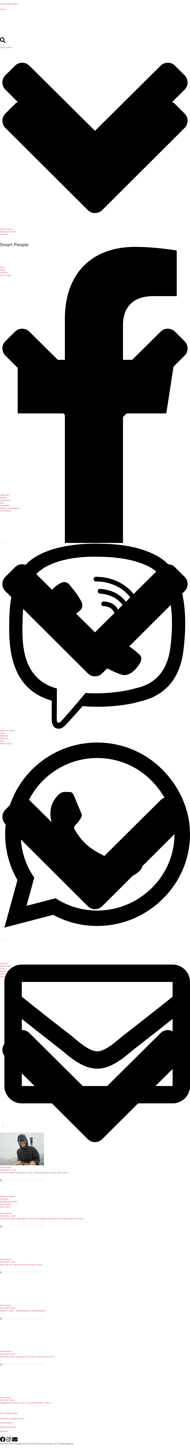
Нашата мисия (6, 1423)
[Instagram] (9, 1439)
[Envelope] (15, 1439)
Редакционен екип (8, 1427)
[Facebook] (2, 1439)
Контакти (4, 1431)
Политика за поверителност (12, 1418)
